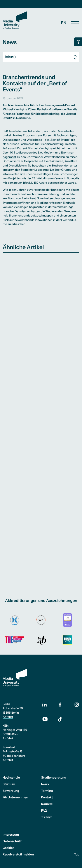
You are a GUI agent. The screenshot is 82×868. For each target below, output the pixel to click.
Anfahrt (8, 716)
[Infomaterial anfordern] (78, 41)
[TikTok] (60, 719)
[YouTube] (47, 719)
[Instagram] (76, 704)
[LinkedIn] (47, 705)
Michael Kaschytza (40, 148)
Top (76, 854)
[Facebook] (60, 704)
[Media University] (15, 20)
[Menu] (75, 22)
